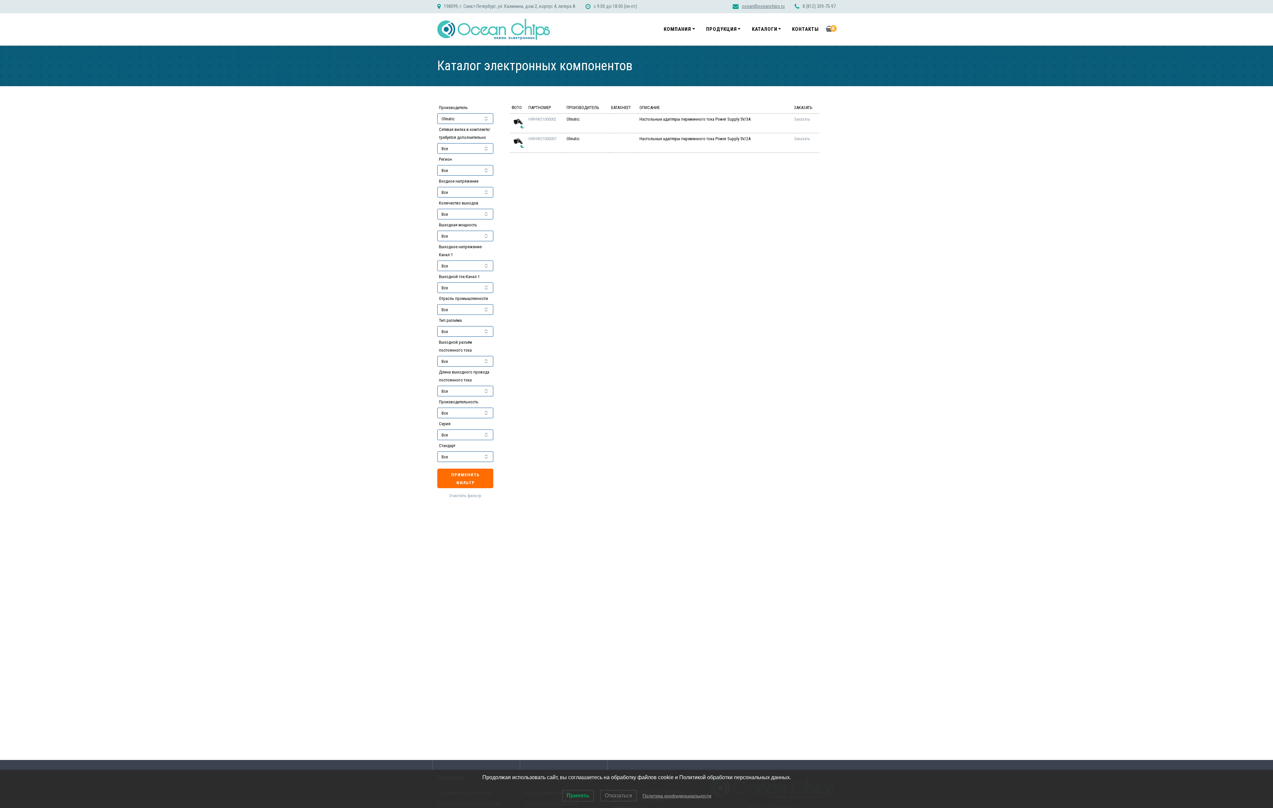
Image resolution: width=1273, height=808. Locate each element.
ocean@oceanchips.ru (763, 6)
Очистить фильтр (465, 495)
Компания (677, 29)
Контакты (805, 29)
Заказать (802, 119)
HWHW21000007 (542, 138)
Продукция (721, 29)
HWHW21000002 (542, 119)
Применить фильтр (465, 478)
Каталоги (764, 29)
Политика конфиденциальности (676, 795)
